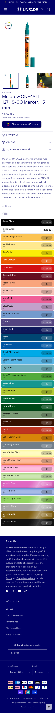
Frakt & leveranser (14, 615)
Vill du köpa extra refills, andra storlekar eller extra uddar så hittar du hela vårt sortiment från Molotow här (27, 193)
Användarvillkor (29, 698)
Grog (40, 574)
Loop (27, 574)
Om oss (9, 609)
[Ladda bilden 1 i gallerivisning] (10, 81)
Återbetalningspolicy (36, 703)
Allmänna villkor (13, 628)
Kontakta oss (12, 621)
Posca (9, 578)
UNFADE (17, 698)
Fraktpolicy (43, 698)
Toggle (4, 214)
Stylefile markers (25, 578)
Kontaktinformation (29, 707)
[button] (6, 9)
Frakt (14, 117)
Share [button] (8, 206)
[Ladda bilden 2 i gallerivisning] (27, 81)
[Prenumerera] (43, 652)
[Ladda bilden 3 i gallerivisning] (44, 81)
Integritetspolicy (13, 634)
